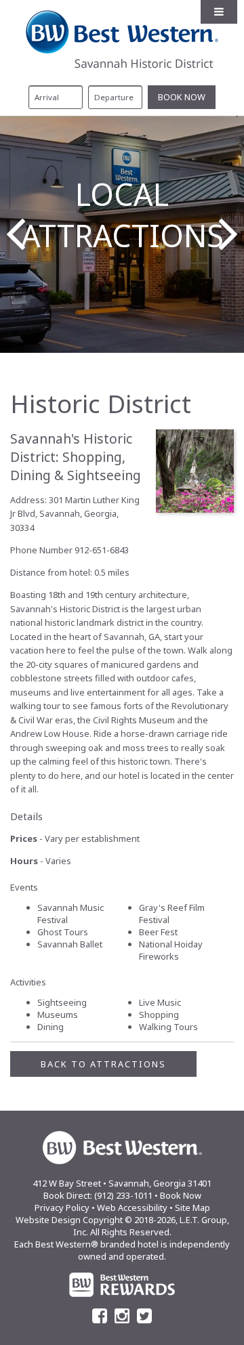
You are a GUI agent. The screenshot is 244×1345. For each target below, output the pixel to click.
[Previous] (16, 234)
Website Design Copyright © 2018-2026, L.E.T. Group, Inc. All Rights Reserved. (122, 1226)
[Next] (228, 234)
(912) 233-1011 (123, 1195)
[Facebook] (99, 1316)
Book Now (180, 1195)
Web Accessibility (132, 1207)
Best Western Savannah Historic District (122, 39)
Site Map (192, 1207)
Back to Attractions (103, 1064)
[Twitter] (144, 1316)
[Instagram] (122, 1316)
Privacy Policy (62, 1207)
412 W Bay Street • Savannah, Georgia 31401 (122, 1183)
